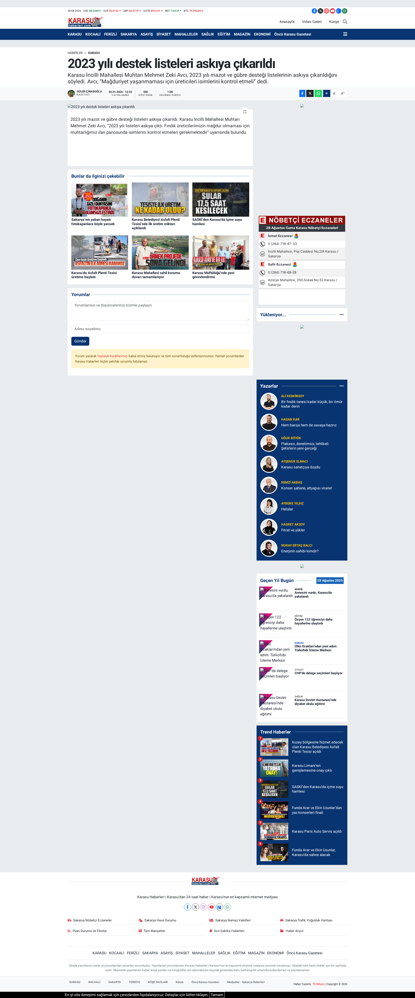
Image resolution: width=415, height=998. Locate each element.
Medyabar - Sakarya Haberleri (246, 982)
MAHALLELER (186, 34)
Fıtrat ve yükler (293, 530)
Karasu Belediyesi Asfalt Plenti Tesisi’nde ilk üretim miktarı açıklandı (156, 224)
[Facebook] (187, 907)
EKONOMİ (262, 34)
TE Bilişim (318, 984)
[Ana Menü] (345, 34)
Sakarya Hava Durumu (160, 920)
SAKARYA (129, 34)
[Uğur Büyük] (269, 443)
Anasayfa (287, 21)
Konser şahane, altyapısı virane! (306, 488)
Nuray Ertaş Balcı (296, 545)
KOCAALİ (93, 34)
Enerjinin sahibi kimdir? (300, 551)
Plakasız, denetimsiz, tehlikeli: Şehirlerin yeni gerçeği (305, 446)
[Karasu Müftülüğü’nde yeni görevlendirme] (220, 252)
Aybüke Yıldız (292, 503)
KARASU (75, 34)
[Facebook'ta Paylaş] (302, 93)
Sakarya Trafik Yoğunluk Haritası (308, 920)
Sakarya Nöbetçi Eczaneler (92, 920)
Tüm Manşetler (154, 931)
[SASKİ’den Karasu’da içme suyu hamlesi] (220, 199)
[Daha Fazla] (326, 93)
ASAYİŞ (146, 34)
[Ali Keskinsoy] (269, 401)
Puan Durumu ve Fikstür (90, 931)
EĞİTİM (224, 34)
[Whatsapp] (227, 907)
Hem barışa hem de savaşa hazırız (309, 425)
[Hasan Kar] (269, 422)
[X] (195, 907)
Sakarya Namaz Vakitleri (233, 920)
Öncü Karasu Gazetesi (292, 34)
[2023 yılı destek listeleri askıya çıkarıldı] (160, 107)
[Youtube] (211, 907)
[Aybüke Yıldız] (269, 506)
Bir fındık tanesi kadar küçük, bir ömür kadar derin (312, 404)
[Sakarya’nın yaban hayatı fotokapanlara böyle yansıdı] (99, 199)
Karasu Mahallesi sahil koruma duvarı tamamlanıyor (156, 275)
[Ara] (345, 22)
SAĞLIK (207, 34)
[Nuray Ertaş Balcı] (269, 548)
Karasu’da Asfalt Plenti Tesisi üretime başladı (94, 275)
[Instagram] (203, 907)
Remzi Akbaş (291, 482)
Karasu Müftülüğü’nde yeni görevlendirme (213, 275)
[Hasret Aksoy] (269, 527)
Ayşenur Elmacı (294, 461)
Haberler (75, 53)
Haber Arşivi (294, 931)
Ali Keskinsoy (292, 396)
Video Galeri (312, 21)
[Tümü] (342, 314)
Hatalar (287, 509)
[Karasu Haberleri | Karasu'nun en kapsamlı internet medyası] (88, 21)
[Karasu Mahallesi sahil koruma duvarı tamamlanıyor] (160, 252)
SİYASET (163, 34)
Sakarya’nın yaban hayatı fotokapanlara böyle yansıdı (93, 222)
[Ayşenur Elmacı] (269, 464)
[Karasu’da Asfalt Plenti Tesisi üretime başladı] (99, 252)
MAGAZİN (242, 34)
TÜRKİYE (134, 982)
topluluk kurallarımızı (113, 356)
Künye (334, 21)
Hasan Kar (290, 419)
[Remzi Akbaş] (269, 485)
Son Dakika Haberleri (229, 931)
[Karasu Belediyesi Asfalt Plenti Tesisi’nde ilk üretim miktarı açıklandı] (160, 199)
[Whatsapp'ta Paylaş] (318, 93)
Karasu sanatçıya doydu (300, 467)
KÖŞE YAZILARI (158, 982)
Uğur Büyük (291, 438)
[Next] (219, 907)
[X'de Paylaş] (310, 93)
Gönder (80, 341)
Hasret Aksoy (293, 524)
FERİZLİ (110, 34)
